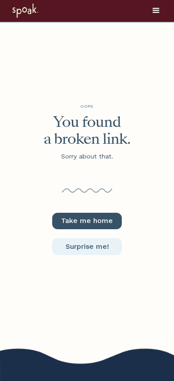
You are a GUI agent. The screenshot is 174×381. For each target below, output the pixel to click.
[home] (37, 10)
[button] (156, 11)
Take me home (87, 220)
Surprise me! (87, 246)
